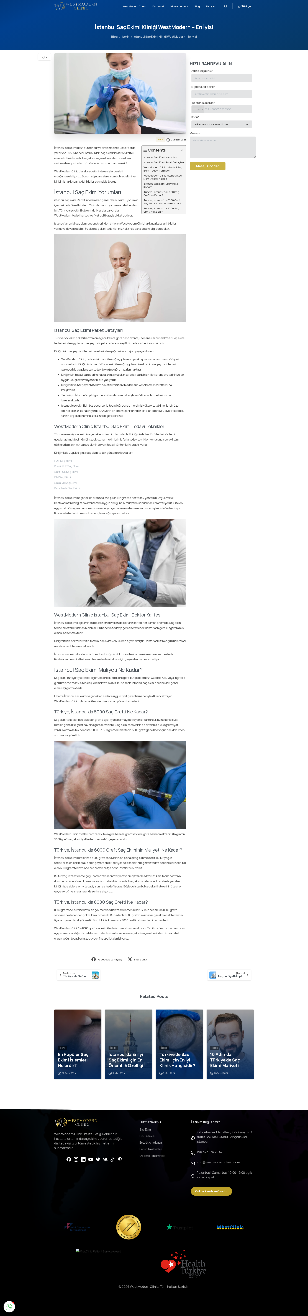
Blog (114, 37)
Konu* (209, 120)
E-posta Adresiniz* (203, 87)
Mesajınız (196, 133)
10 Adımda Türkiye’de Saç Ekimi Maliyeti (225, 1060)
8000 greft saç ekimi (95, 928)
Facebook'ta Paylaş (109, 959)
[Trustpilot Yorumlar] (179, 1227)
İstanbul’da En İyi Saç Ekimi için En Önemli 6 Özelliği (126, 1060)
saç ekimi (92, 453)
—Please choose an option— (211, 124)
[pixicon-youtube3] (90, 1159)
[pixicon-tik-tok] (112, 1159)
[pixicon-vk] (105, 1159)
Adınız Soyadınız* (202, 71)
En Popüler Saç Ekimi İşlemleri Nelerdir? (73, 1060)
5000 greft (138, 730)
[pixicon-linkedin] (83, 1159)
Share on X (140, 959)
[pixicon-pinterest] (120, 1159)
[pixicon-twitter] (98, 1159)
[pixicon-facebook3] (68, 1159)
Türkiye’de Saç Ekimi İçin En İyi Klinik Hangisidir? (177, 1060)
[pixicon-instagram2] (76, 1159)
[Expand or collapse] (182, 150)
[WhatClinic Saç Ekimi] (230, 1227)
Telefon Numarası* (203, 106)
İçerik (125, 37)
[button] (9, 1306)
